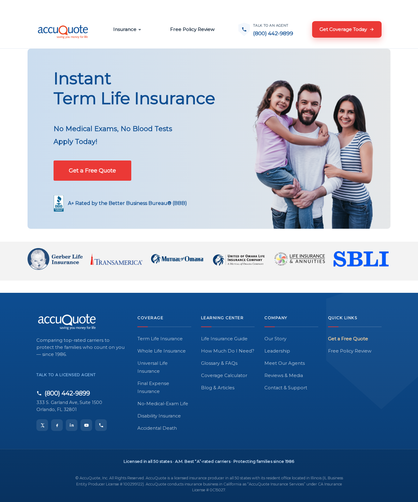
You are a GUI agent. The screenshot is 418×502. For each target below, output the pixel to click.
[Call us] (101, 425)
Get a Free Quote (348, 339)
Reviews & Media (283, 375)
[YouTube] (86, 425)
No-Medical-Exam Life (162, 403)
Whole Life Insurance (161, 351)
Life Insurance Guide (224, 339)
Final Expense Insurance (153, 387)
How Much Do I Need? (227, 351)
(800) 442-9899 (67, 393)
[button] (92, 170)
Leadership (277, 351)
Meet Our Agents (284, 363)
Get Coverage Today (343, 29)
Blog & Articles (217, 388)
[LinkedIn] (71, 425)
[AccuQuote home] (62, 29)
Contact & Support (285, 388)
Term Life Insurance (160, 339)
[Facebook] (57, 425)
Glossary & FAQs (219, 363)
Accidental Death (157, 428)
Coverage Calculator (224, 375)
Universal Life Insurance (152, 367)
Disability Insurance (159, 416)
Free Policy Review (192, 29)
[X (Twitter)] (42, 425)
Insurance (124, 29)
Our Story (275, 339)
